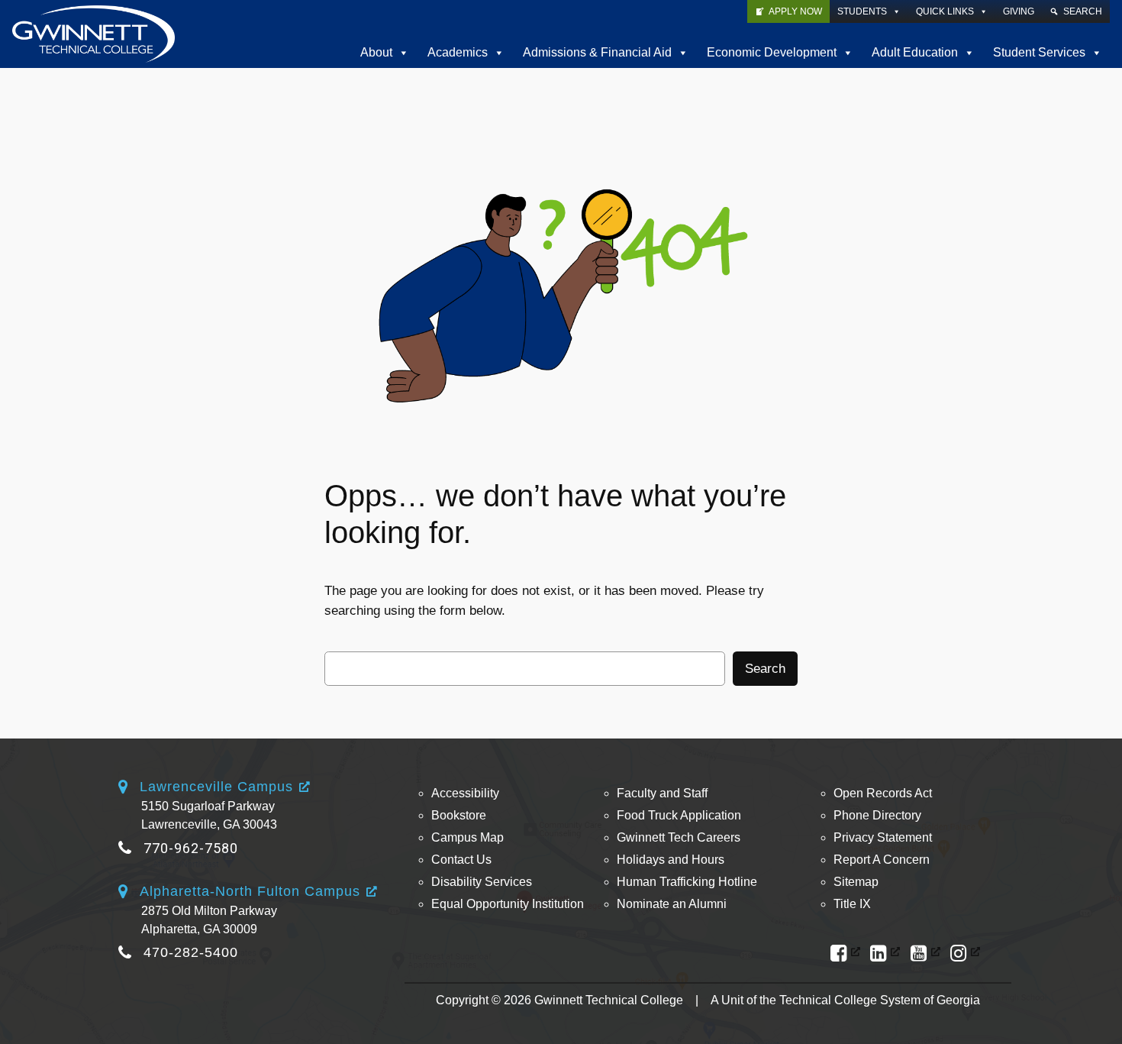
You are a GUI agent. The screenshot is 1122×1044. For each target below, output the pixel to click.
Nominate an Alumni (672, 903)
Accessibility (465, 793)
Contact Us (461, 859)
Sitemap (856, 881)
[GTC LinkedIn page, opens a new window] (885, 953)
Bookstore (458, 815)
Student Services (1039, 52)
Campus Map (467, 837)
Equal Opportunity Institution (507, 903)
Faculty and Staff (662, 793)
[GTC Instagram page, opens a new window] (965, 953)
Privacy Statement (882, 837)
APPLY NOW (795, 11)
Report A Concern (881, 859)
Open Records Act (882, 793)
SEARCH (1082, 11)
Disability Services (481, 881)
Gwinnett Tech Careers (678, 837)
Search (765, 668)
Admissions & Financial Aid (597, 52)
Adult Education (915, 52)
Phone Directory (877, 815)
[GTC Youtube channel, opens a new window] (925, 953)
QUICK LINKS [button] (945, 11)
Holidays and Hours (670, 859)
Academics (457, 52)
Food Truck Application (679, 815)
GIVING (1018, 11)
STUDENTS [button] (862, 11)
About (376, 52)
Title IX (852, 903)
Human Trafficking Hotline (687, 881)
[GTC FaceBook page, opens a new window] (845, 953)
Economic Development (772, 52)
